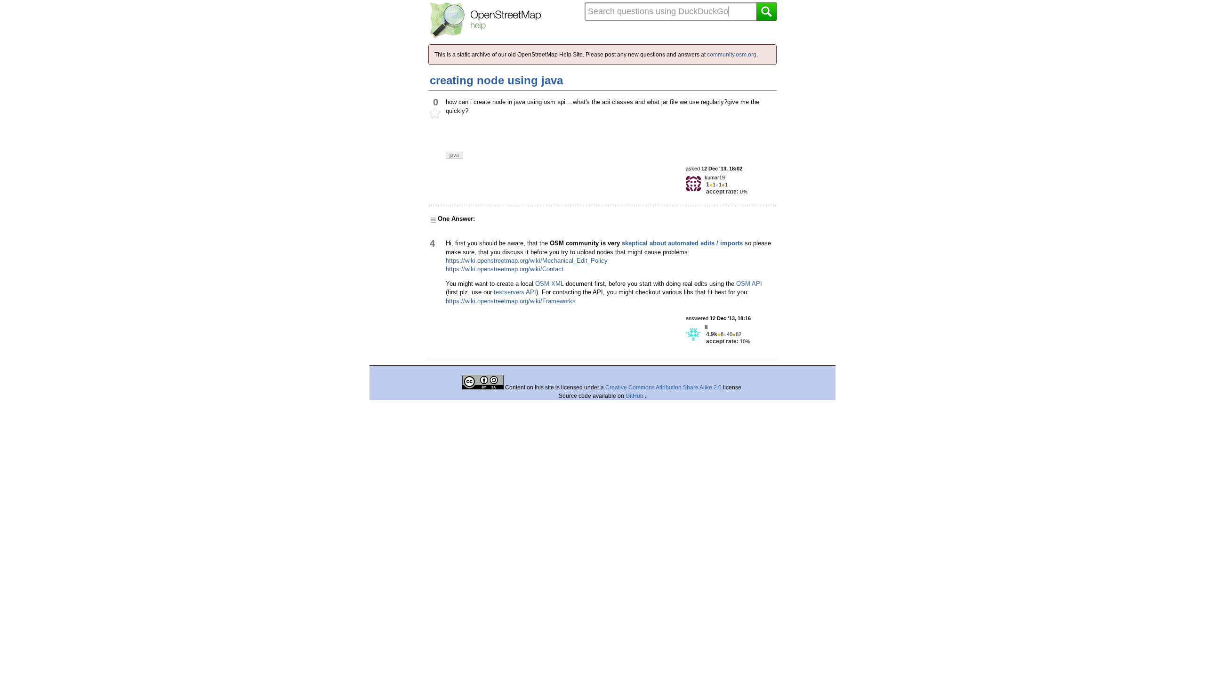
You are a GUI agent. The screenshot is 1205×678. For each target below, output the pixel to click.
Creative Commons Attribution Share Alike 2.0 (663, 387)
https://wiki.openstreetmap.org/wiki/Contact (504, 269)
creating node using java (496, 80)
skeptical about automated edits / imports (682, 243)
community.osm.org (731, 54)
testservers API (515, 292)
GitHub (635, 396)
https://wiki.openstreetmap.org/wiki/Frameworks (511, 301)
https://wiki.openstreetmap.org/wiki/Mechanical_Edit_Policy (527, 260)
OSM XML (549, 283)
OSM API (749, 283)
